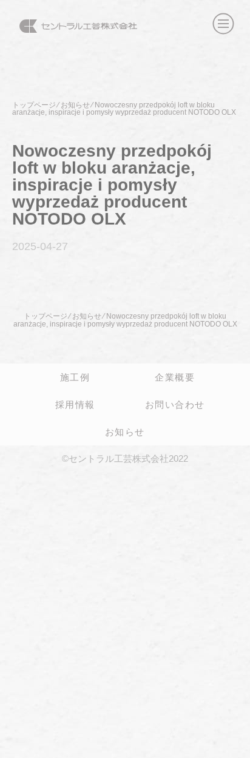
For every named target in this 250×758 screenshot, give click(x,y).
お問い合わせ (175, 404)
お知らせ (125, 431)
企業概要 (175, 376)
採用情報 (75, 404)
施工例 (75, 376)
